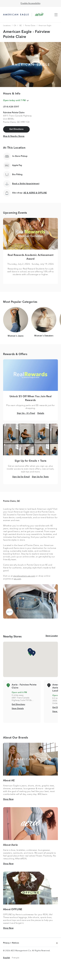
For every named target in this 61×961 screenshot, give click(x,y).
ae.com (17, 579)
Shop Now (8, 799)
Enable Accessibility (30, 3)
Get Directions (18, 704)
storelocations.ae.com (24, 576)
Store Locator (52, 636)
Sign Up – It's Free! (26, 413)
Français (15, 958)
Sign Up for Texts (40, 477)
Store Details (18, 709)
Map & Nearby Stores (14, 136)
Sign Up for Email (21, 477)
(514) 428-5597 (11, 107)
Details (40, 413)
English (6, 958)
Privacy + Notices (11, 943)
